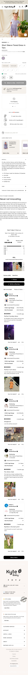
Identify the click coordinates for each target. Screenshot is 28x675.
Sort (11, 289)
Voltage (17, 651)
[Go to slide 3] (15, 106)
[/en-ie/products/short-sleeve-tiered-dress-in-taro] (3, 58)
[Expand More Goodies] (24, 638)
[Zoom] (25, 34)
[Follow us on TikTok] (20, 580)
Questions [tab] (15, 276)
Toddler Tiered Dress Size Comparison (13, 190)
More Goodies (7, 637)
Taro (3, 186)
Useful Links (7, 634)
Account (6, 630)
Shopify (12, 651)
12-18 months (5, 65)
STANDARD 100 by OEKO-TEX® (11, 132)
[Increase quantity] (11, 77)
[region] (14, 266)
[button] (5, 42)
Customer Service (8, 626)
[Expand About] (24, 642)
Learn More (9, 91)
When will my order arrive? (20, 73)
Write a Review (17, 284)
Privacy (14, 656)
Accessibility (14, 660)
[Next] (25, 39)
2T (19, 65)
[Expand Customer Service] (24, 626)
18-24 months (14, 65)
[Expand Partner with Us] (24, 645)
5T (8, 70)
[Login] (22, 7)
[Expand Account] (24, 630)
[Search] (19, 6)
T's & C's (14, 654)
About (5, 641)
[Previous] (2, 39)
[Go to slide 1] (12, 106)
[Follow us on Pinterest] (16, 580)
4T (3, 70)
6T (12, 70)
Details (4, 159)
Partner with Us (8, 645)
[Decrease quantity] (4, 77)
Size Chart (24, 62)
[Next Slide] (23, 266)
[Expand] (24, 586)
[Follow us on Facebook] (8, 580)
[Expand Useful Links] (24, 634)
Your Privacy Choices (14, 658)
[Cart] (25, 7)
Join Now (6, 620)
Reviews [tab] (7, 276)
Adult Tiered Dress (8, 168)
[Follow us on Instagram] (12, 580)
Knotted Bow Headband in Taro (12, 143)
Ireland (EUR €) (13, 666)
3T (24, 65)
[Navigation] (2, 6)
